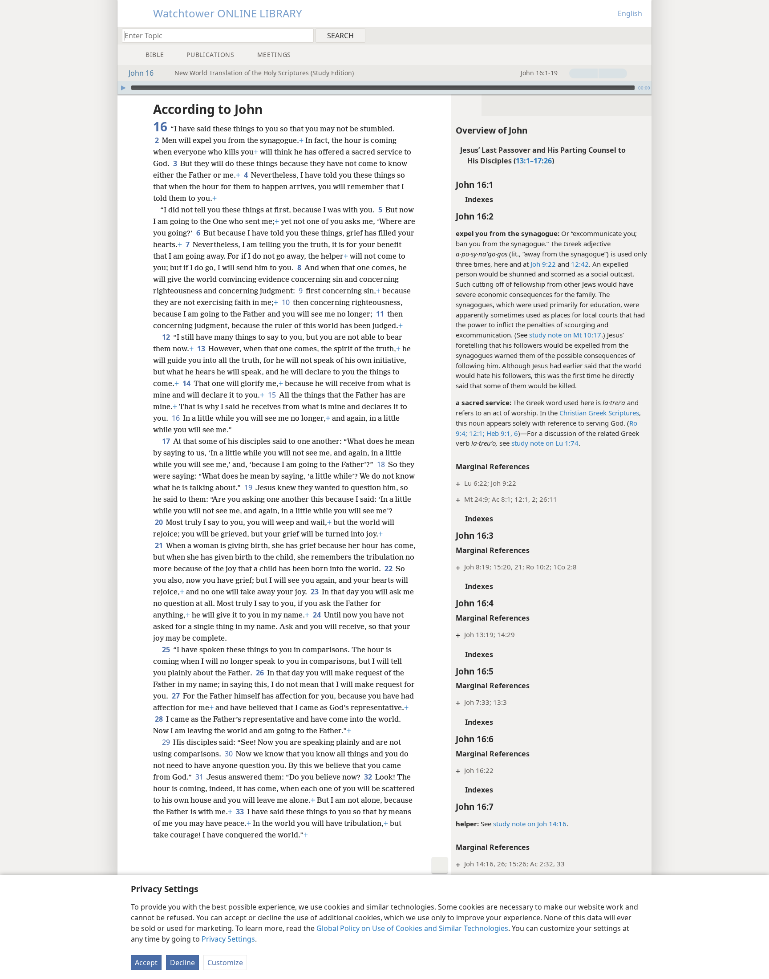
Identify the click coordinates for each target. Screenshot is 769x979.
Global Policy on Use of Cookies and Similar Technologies (412, 928)
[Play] (123, 87)
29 (166, 742)
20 (159, 522)
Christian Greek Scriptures (599, 412)
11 (380, 314)
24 (317, 615)
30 (229, 754)
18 (381, 464)
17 (166, 441)
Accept (146, 962)
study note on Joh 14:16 (530, 823)
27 (176, 696)
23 (315, 592)
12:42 (580, 264)
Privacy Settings (228, 939)
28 (159, 719)
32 (368, 777)
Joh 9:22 (543, 264)
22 (389, 568)
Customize (225, 962)
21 (159, 545)
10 (286, 302)
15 (272, 395)
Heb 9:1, (498, 433)
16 (176, 418)
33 (240, 812)
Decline (182, 962)
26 (260, 673)
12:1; (476, 433)
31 (200, 777)
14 (187, 383)
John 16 (141, 73)
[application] (384, 87)
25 (166, 649)
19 (249, 487)
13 (201, 348)
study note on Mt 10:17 (565, 334)
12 (166, 337)
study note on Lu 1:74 (545, 443)
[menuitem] (641, 35)
